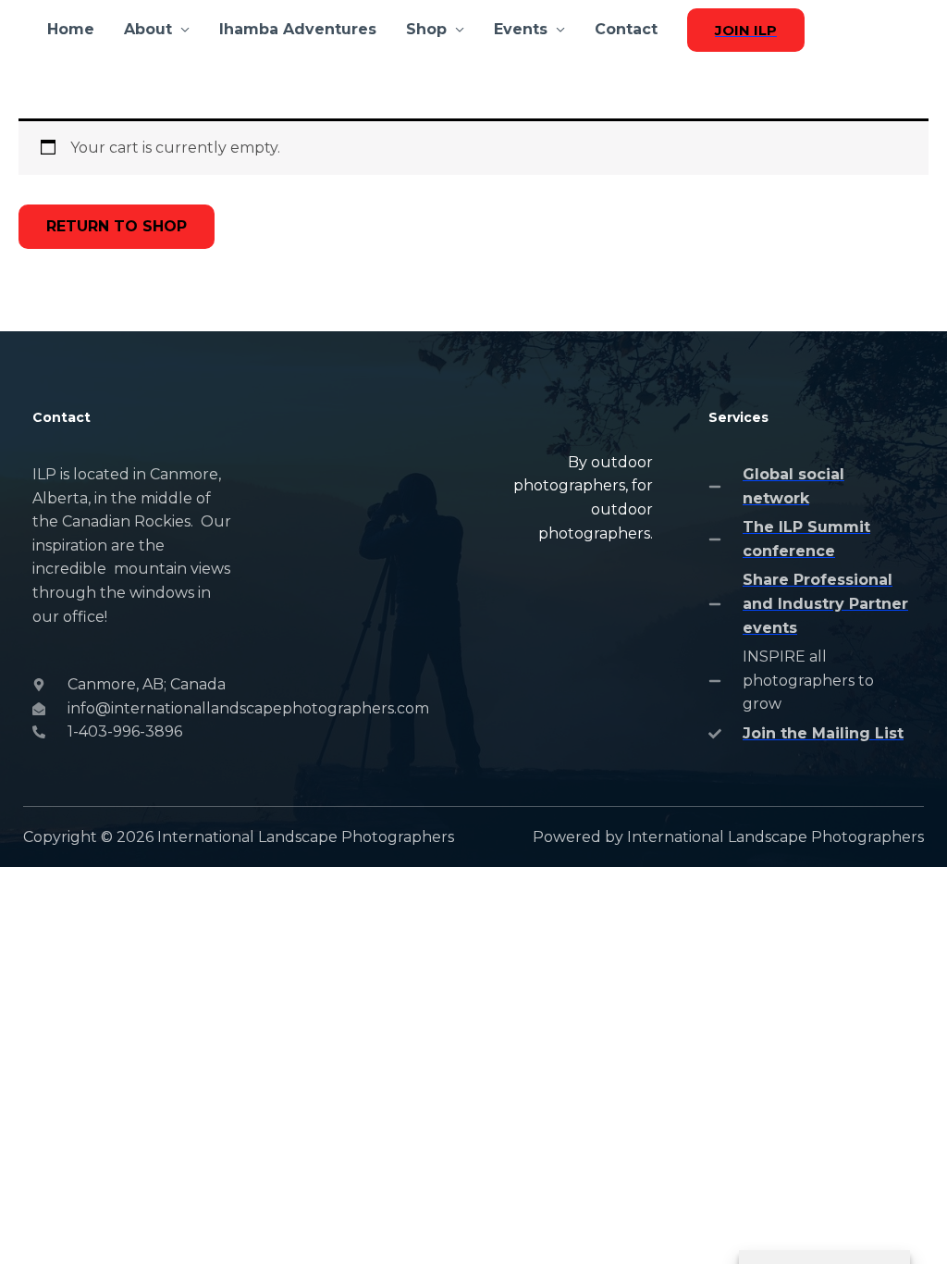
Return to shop (116, 226)
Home (70, 29)
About (148, 29)
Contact (626, 29)
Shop (426, 29)
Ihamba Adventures (297, 29)
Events (520, 29)
